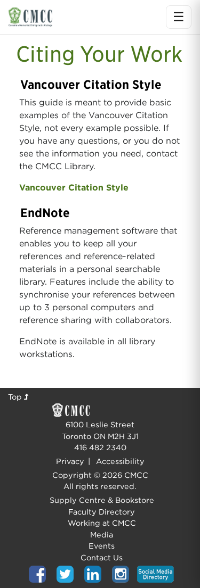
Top (16, 396)
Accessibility (120, 461)
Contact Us (102, 557)
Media (101, 534)
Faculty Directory (101, 511)
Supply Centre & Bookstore (102, 499)
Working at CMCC (102, 522)
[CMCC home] (30, 16)
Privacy (70, 461)
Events (102, 545)
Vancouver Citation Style (74, 188)
